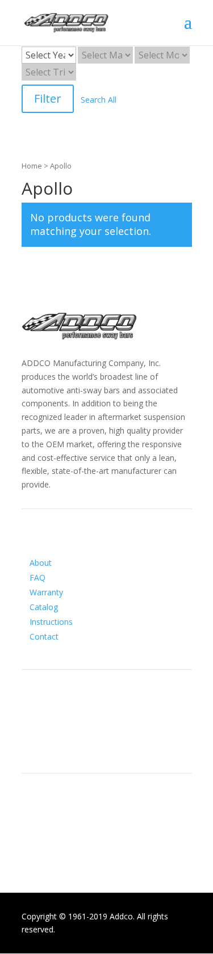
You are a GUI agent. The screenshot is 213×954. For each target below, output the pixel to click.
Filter (47, 98)
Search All (98, 99)
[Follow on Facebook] (31, 742)
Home (32, 166)
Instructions (51, 621)
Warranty (46, 592)
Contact (44, 636)
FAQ (37, 577)
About (41, 562)
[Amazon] (76, 742)
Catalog (44, 607)
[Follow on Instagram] (53, 742)
